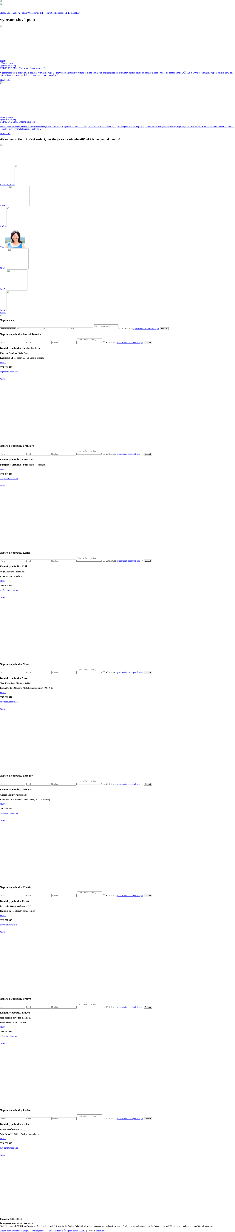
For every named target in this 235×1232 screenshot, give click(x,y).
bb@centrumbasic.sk (9, 372)
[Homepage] (117, 6)
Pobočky (46, 13)
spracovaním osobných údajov (146, 328)
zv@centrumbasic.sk (9, 1148)
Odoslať (164, 329)
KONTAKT (76, 13)
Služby (3, 13)
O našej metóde (35, 13)
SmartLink (100, 1231)
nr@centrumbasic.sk (9, 702)
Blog (52, 13)
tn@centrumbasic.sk (8, 925)
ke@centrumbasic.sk (9, 590)
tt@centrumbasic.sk (8, 1036)
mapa (2, 379)
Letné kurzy (12, 13)
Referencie (59, 13)
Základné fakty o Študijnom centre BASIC (67, 1231)
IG (69, 13)
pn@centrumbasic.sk (9, 813)
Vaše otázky (22, 13)
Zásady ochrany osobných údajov (14, 1231)
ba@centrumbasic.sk (9, 478)
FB (66, 13)
